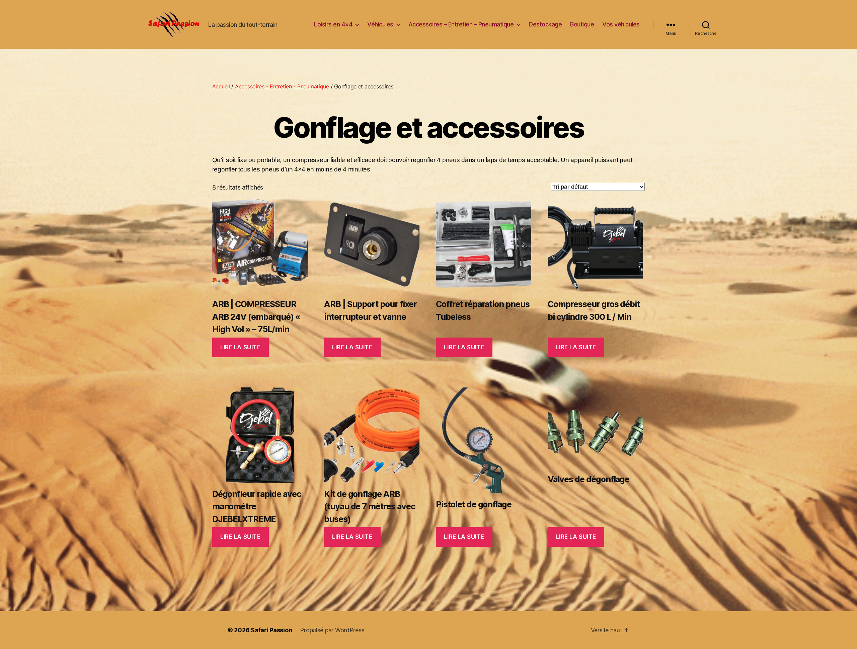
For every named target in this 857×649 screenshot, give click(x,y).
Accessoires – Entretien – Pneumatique (461, 24)
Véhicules (380, 24)
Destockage (545, 24)
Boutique (582, 24)
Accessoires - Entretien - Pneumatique (282, 86)
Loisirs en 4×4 (333, 24)
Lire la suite (240, 347)
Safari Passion (271, 630)
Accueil (221, 86)
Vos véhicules (621, 24)
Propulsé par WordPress (332, 630)
